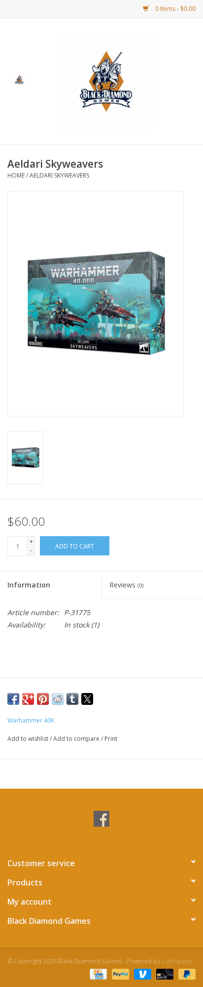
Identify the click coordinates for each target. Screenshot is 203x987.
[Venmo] (142, 973)
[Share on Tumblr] (72, 699)
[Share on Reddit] (58, 699)
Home (16, 175)
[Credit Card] (97, 973)
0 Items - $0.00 (175, 8)
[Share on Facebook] (13, 699)
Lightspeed (177, 961)
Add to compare (77, 738)
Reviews (126, 584)
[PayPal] (119, 973)
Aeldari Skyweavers (59, 175)
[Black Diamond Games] (120, 80)
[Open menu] (19, 79)
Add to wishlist (28, 738)
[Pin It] (43, 699)
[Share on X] (87, 699)
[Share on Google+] (28, 699)
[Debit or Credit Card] (164, 973)
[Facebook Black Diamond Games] (101, 819)
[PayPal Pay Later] (185, 973)
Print (110, 738)
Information (28, 584)
